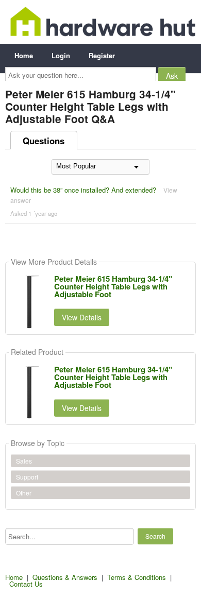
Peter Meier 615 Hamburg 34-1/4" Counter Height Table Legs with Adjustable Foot (113, 286)
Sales (24, 460)
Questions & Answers (64, 577)
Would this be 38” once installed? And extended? (83, 190)
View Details (82, 317)
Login (61, 55)
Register (102, 55)
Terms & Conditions (136, 577)
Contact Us (26, 584)
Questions (43, 140)
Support (27, 476)
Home (23, 55)
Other (23, 492)
